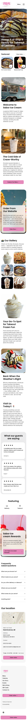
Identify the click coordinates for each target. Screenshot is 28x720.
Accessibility (5, 704)
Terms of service (7, 702)
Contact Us (5, 690)
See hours (21, 653)
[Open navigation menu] (23, 4)
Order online (13, 657)
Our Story (5, 680)
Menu (19, 4)
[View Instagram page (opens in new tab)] (3, 712)
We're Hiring (5, 685)
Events (4, 683)
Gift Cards (5, 687)
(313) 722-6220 (7, 644)
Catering (5, 678)
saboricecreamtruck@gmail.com (12, 647)
